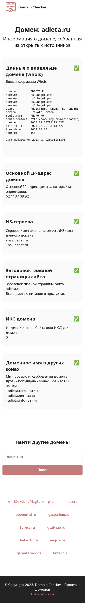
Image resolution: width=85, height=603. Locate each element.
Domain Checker (32, 7)
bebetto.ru (29, 540)
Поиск (43, 469)
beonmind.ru (26, 514)
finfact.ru (60, 553)
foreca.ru (27, 527)
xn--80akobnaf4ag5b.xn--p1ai (30, 501)
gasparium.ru (58, 514)
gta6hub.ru (56, 527)
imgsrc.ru (57, 540)
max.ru (72, 501)
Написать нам (42, 594)
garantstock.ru (29, 553)
